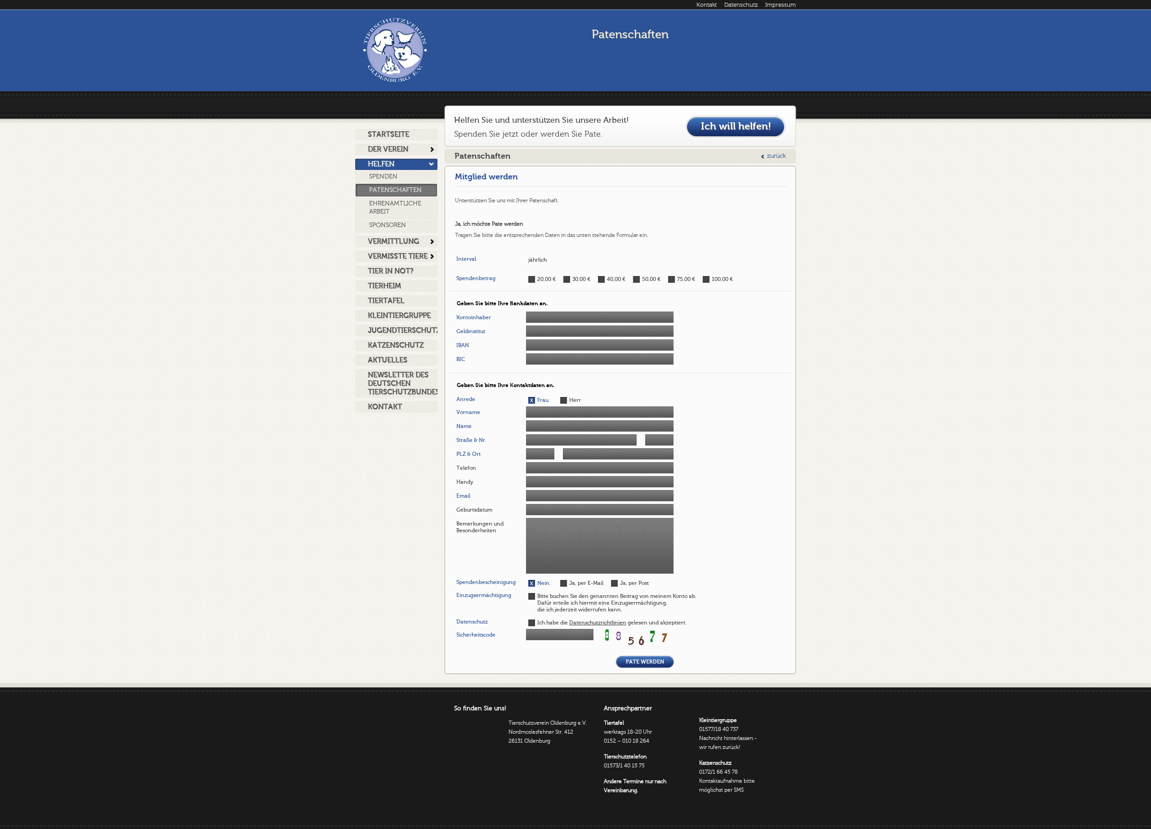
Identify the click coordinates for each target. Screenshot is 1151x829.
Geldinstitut (470, 331)
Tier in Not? (390, 271)
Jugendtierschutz (402, 330)
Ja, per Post (634, 583)
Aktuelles (387, 360)
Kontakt (706, 5)
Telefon (466, 468)
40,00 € (616, 279)
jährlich (537, 260)
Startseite (388, 134)
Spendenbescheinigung (486, 582)
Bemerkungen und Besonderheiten (480, 527)
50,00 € (651, 279)
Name (464, 426)
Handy (464, 482)
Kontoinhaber (473, 317)
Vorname (468, 412)
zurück (776, 156)
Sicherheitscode (475, 635)
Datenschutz (741, 5)
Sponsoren (387, 225)
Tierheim (384, 286)
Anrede (465, 399)
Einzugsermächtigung (483, 595)
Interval (466, 259)
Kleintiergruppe (399, 316)
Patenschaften (395, 190)
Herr (575, 400)
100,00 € (722, 279)
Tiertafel (386, 301)
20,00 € (546, 279)
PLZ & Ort (468, 454)
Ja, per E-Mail (586, 583)
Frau (543, 400)
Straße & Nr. (471, 440)
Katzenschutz (396, 345)
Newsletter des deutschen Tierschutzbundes (402, 383)
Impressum (780, 5)
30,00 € (581, 279)
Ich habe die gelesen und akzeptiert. (612, 623)
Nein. (544, 583)
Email (463, 496)
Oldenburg (394, 50)
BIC (460, 359)
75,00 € (686, 279)
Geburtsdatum (474, 510)
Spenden (383, 176)
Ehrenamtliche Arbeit (395, 207)
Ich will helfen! (736, 126)
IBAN (462, 345)
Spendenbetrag (475, 278)
